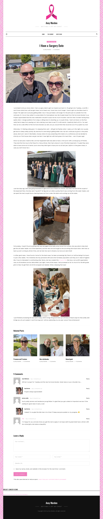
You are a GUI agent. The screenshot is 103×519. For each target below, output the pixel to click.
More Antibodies (44, 359)
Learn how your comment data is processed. (52, 479)
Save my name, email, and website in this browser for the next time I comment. (41, 469)
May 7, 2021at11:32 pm (36, 378)
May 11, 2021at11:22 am (37, 409)
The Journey (50, 34)
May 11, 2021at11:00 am (35, 398)
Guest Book (59, 34)
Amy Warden (51, 23)
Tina (23, 418)
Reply (88, 379)
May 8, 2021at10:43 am (37, 388)
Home (43, 34)
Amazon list (62, 260)
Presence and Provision (20, 359)
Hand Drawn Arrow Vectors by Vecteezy (15, 494)
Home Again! (69, 359)
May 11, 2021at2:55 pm (31, 418)
